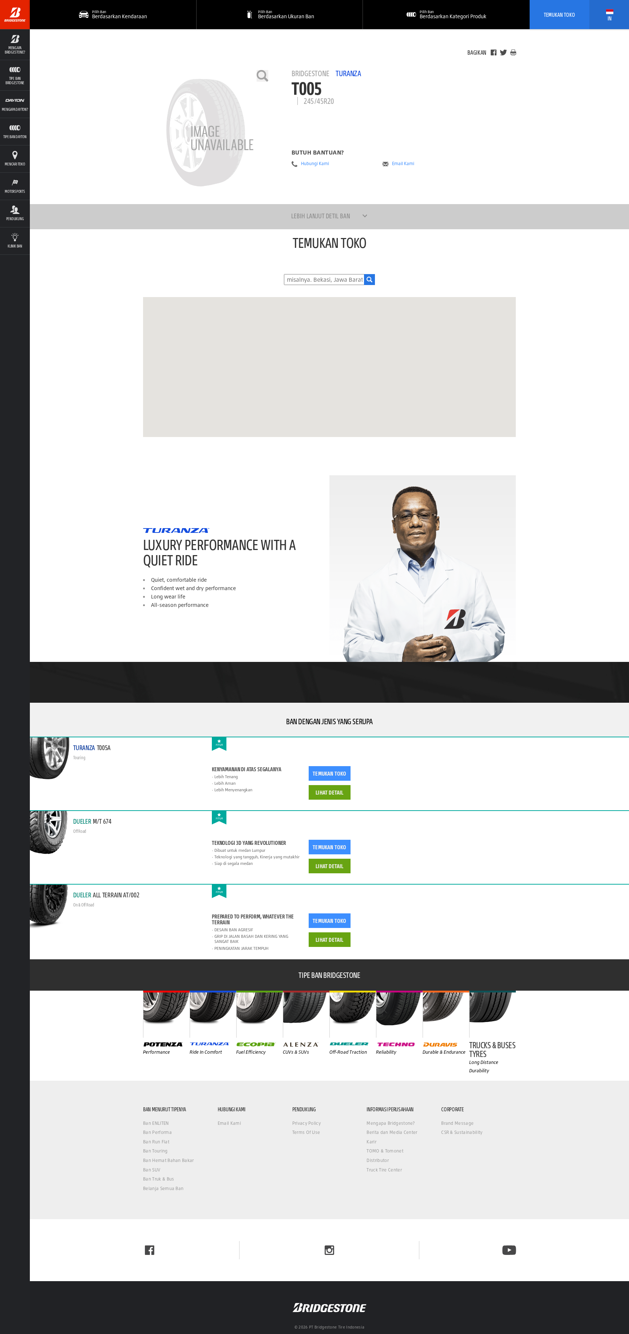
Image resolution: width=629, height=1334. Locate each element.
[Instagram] (329, 1250)
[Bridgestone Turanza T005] (205, 132)
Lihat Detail (329, 792)
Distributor (378, 1160)
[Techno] (399, 1014)
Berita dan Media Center (392, 1132)
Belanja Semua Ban (163, 1188)
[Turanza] (213, 1014)
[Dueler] (352, 1014)
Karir (371, 1141)
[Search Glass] (369, 279)
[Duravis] (446, 1014)
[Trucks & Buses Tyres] (492, 1014)
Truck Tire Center (384, 1170)
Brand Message (457, 1123)
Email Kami (403, 163)
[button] (15, 44)
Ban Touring (155, 1151)
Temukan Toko (559, 14)
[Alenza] (306, 1014)
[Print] (513, 52)
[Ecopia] (259, 1014)
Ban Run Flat (156, 1141)
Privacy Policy (306, 1123)
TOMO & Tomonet (385, 1151)
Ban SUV (151, 1170)
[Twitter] (503, 52)
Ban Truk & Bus (158, 1179)
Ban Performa (157, 1132)
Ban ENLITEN (156, 1123)
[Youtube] (509, 1250)
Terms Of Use (306, 1132)
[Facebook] (493, 52)
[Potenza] (166, 1014)
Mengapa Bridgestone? (391, 1123)
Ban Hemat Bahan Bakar (168, 1160)
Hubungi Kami (315, 163)
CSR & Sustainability (461, 1132)
